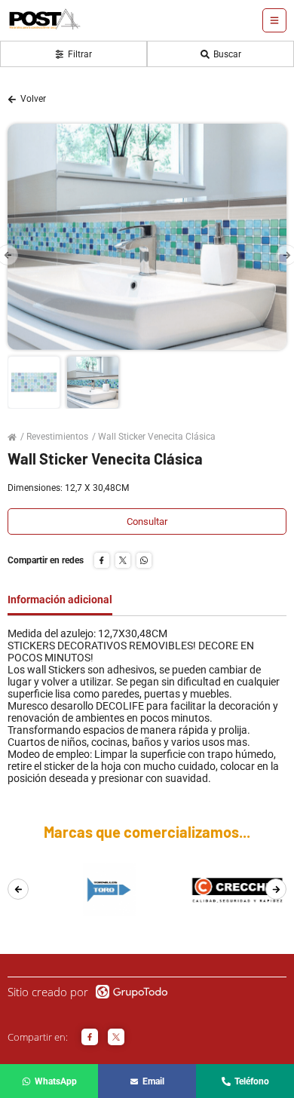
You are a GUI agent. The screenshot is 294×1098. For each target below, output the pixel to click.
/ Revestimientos (54, 436)
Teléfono (251, 1081)
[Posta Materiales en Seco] (44, 21)
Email (153, 1081)
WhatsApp (56, 1081)
